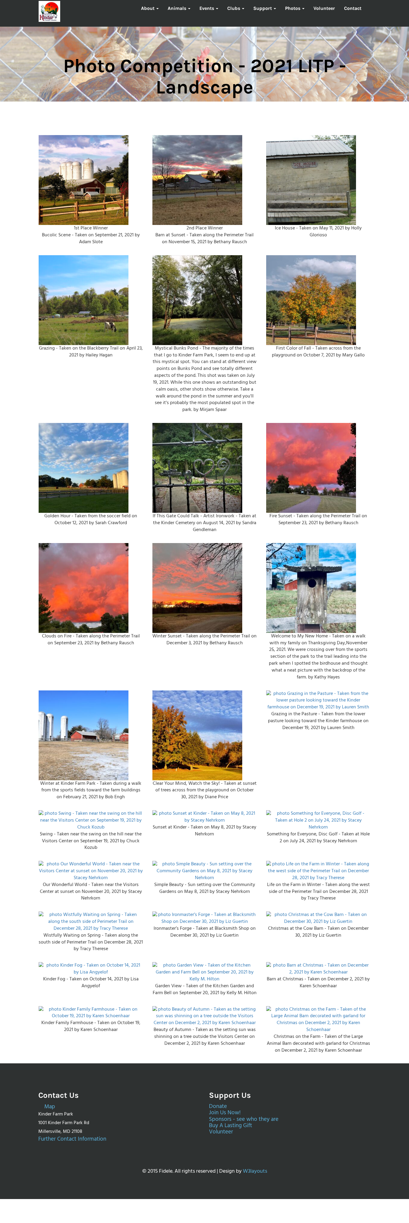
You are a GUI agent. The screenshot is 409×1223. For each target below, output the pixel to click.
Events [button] (207, 8)
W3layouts (255, 1171)
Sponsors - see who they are (243, 1119)
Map (49, 1107)
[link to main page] (49, 11)
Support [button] (263, 8)
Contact (352, 8)
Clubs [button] (234, 8)
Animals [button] (177, 8)
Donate (218, 1106)
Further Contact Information (72, 1139)
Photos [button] (293, 8)
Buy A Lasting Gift (230, 1125)
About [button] (148, 8)
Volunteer (324, 8)
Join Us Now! (225, 1113)
